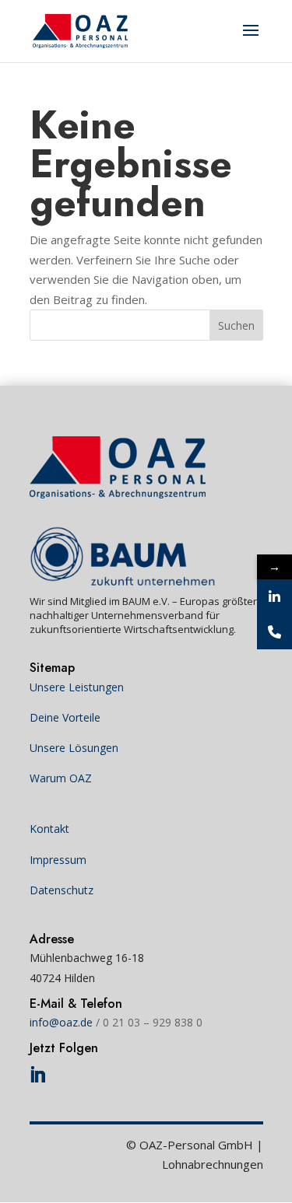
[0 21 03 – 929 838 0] (274, 631)
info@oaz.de (61, 1022)
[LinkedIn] (274, 596)
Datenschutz (61, 890)
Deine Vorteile (65, 717)
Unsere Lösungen (74, 747)
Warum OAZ (61, 778)
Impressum (58, 859)
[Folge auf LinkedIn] (37, 1075)
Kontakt (49, 828)
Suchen (236, 325)
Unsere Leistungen (77, 687)
